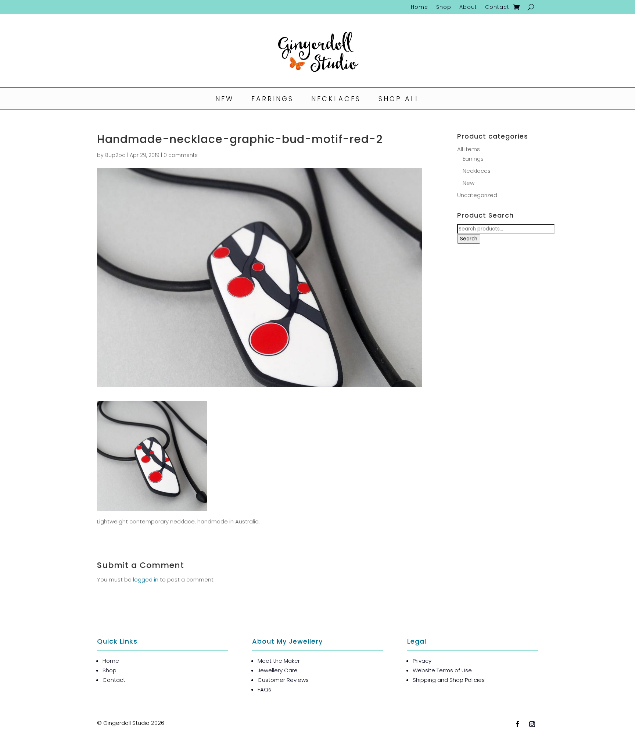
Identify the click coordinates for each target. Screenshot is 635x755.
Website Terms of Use (442, 670)
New (224, 99)
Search (468, 238)
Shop (443, 7)
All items (468, 149)
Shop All (399, 99)
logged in (145, 579)
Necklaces (336, 99)
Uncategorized (477, 195)
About (468, 7)
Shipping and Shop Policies (449, 680)
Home (419, 7)
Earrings (272, 99)
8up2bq (115, 155)
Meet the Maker (279, 661)
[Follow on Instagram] (532, 724)
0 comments (181, 155)
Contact (497, 7)
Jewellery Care (278, 670)
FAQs (264, 689)
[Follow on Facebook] (517, 724)
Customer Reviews (283, 680)
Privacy (422, 661)
